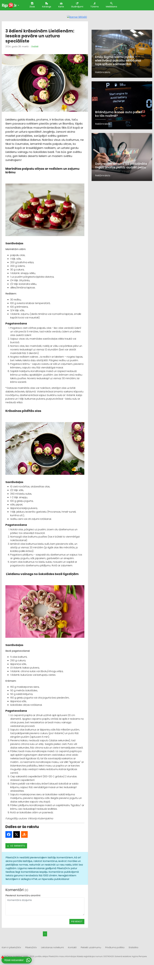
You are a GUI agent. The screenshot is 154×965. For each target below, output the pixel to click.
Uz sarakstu (17, 845)
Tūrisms (94, 6)
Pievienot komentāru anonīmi (22, 895)
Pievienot (76, 921)
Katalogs (46, 6)
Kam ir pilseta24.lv (11, 947)
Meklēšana (111, 6)
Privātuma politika (114, 947)
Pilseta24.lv (31, 947)
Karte (61, 6)
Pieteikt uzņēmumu (91, 947)
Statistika (133, 947)
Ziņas (32, 6)
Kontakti (72, 947)
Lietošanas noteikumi (52, 947)
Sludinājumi (77, 6)
